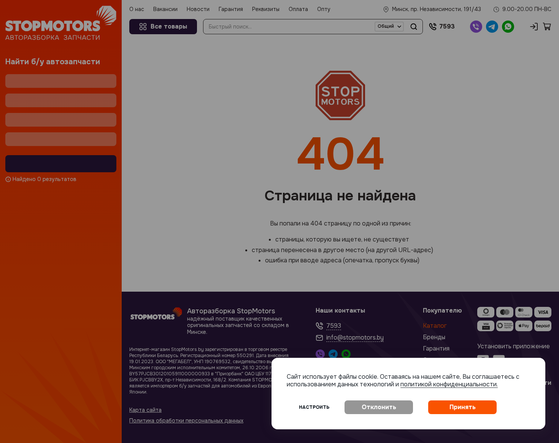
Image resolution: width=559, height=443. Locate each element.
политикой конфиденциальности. (449, 384)
